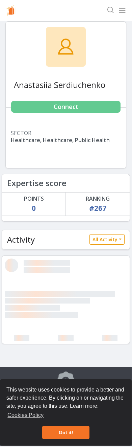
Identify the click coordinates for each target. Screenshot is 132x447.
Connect (66, 107)
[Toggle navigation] (122, 10)
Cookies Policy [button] (25, 415)
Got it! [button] (66, 432)
